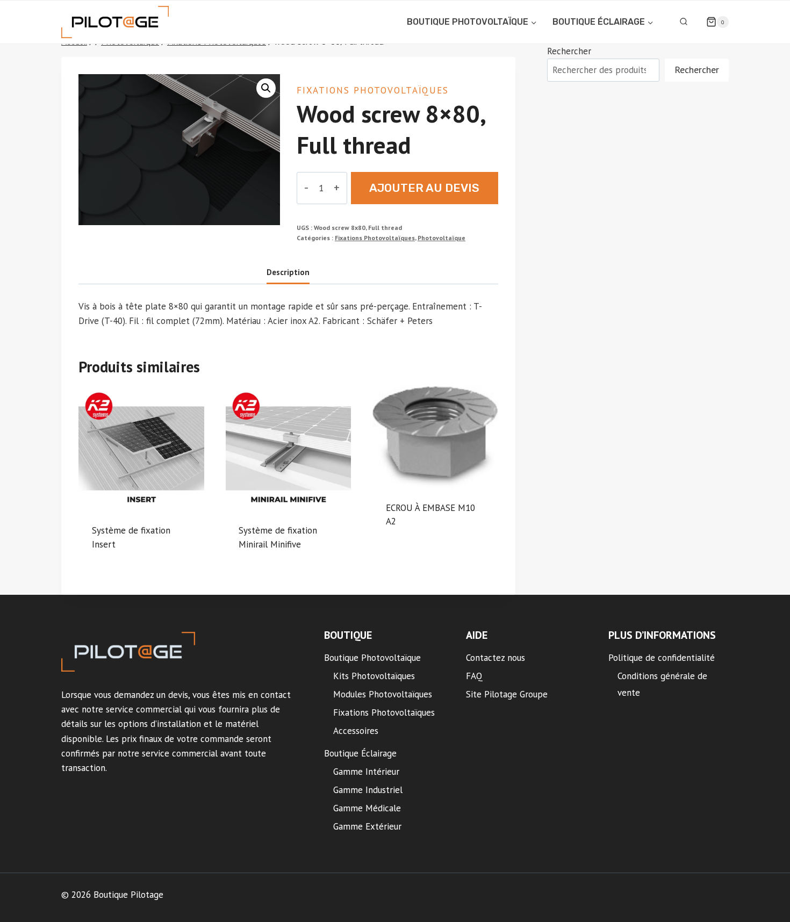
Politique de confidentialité (661, 658)
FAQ (474, 676)
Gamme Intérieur (366, 771)
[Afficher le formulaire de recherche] (683, 22)
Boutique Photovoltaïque (372, 658)
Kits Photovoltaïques (374, 676)
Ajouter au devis (424, 188)
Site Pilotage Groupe (507, 694)
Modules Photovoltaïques (382, 694)
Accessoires (355, 731)
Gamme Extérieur (367, 826)
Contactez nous (495, 658)
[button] (266, 88)
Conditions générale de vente (662, 684)
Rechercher (569, 51)
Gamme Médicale (367, 808)
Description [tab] (288, 271)
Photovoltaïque (441, 238)
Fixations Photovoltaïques (373, 90)
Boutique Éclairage (360, 753)
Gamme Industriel (368, 790)
